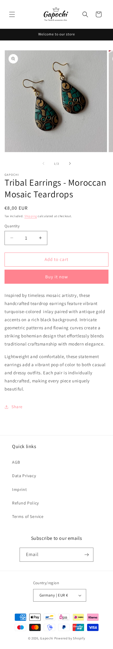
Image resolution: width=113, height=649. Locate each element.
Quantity (12, 226)
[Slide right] (70, 163)
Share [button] (17, 406)
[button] (12, 14)
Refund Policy (25, 503)
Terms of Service (28, 516)
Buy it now (56, 277)
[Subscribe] (86, 555)
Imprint (19, 489)
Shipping (30, 216)
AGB (16, 462)
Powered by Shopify (69, 638)
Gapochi (46, 638)
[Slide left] (43, 163)
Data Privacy (24, 475)
